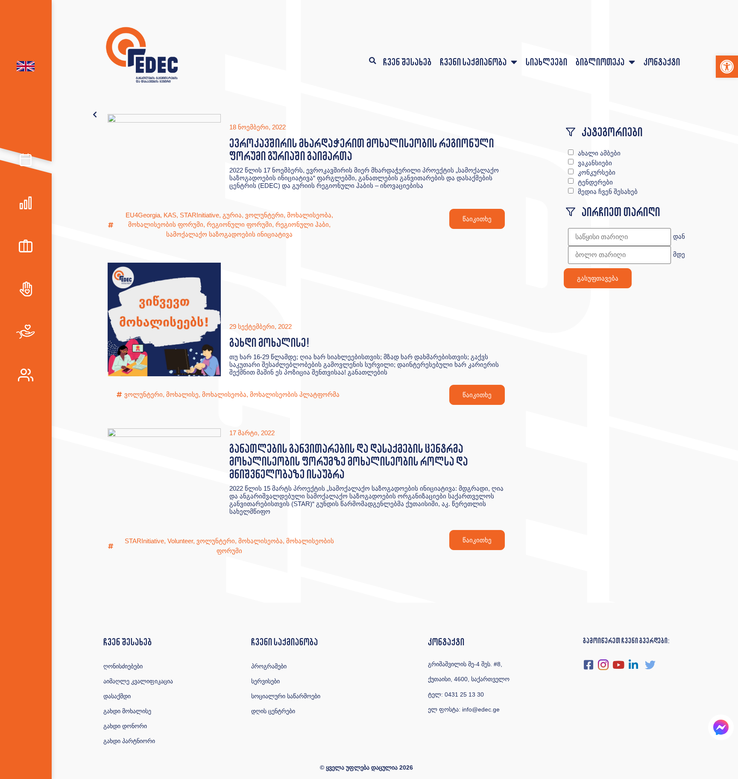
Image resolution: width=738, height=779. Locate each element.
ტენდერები (595, 182)
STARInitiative (199, 215)
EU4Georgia (143, 215)
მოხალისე (182, 394)
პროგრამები (269, 666)
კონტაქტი (662, 62)
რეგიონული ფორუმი (239, 224)
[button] (727, 67)
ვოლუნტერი (264, 215)
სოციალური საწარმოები (285, 696)
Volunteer (180, 541)
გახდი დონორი (125, 726)
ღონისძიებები (123, 666)
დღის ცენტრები (273, 711)
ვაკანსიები (595, 163)
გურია (232, 215)
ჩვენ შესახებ (407, 62)
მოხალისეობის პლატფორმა (295, 394)
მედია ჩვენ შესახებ (608, 191)
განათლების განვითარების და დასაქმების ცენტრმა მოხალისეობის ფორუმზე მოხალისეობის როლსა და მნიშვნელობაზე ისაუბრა (348, 461)
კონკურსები (596, 172)
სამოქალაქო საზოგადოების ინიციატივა (229, 234)
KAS (170, 215)
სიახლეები (546, 62)
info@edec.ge (481, 709)
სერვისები (265, 681)
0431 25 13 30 (464, 694)
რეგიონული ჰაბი (302, 224)
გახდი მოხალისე (127, 711)
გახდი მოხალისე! (269, 342)
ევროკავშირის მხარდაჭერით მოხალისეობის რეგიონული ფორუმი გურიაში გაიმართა (361, 149)
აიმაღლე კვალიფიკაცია (138, 681)
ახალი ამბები (599, 153)
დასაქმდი (117, 696)
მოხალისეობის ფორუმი (165, 224)
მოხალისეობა (309, 215)
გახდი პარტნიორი (129, 741)
